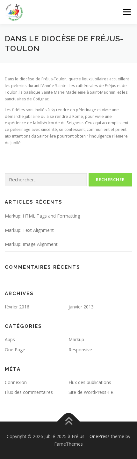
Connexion (16, 382)
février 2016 (17, 307)
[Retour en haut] (68, 421)
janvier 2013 (81, 307)
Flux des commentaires (29, 392)
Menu (126, 12)
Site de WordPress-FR (90, 392)
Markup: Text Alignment (29, 230)
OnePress (100, 436)
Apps (10, 339)
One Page (15, 350)
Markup (76, 339)
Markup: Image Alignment (31, 244)
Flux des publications (89, 382)
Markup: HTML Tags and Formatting (42, 216)
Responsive (80, 350)
